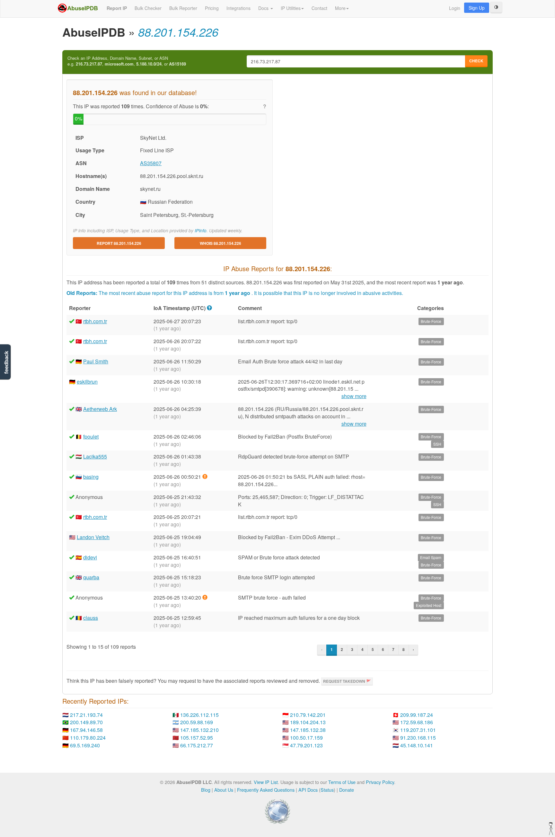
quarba (91, 577)
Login (454, 8)
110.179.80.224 (88, 737)
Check (476, 61)
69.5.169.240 (85, 745)
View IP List (266, 782)
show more (353, 396)
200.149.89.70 (86, 722)
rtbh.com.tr (95, 321)
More (340, 8)
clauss (90, 617)
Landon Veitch (93, 537)
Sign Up (477, 7)
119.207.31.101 (418, 730)
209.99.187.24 (416, 714)
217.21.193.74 (86, 714)
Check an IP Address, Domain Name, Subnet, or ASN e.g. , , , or (126, 61)
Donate (346, 789)
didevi (90, 557)
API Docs (308, 789)
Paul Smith (95, 361)
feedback (6, 362)
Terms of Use (342, 782)
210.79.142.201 (308, 714)
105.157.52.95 (196, 737)
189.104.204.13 (308, 722)
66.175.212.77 (196, 745)
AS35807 (151, 163)
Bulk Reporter (183, 8)
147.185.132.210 (199, 730)
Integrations (238, 8)
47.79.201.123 (306, 745)
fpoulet (91, 436)
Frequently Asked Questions (266, 789)
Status (327, 789)
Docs (264, 8)
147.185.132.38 (308, 730)
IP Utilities (291, 8)
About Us (223, 789)
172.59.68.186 (416, 722)
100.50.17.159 (306, 737)
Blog (205, 789)
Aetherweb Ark (100, 409)
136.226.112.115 (199, 714)
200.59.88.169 (196, 722)
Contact (319, 8)
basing (91, 476)
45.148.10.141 (416, 745)
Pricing (212, 8)
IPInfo (201, 230)
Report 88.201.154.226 (119, 243)
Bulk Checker (148, 8)
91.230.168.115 (418, 737)
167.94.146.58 (86, 730)
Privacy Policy (380, 782)
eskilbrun (87, 381)
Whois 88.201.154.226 (220, 243)
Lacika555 (95, 456)
